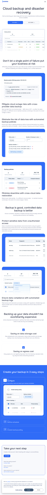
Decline (38, 489)
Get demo (6, 467)
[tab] (23, 397)
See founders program (9, 471)
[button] (45, 1)
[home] (5, 1)
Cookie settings (18, 489)
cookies (8, 481)
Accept (28, 489)
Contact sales (7, 463)
